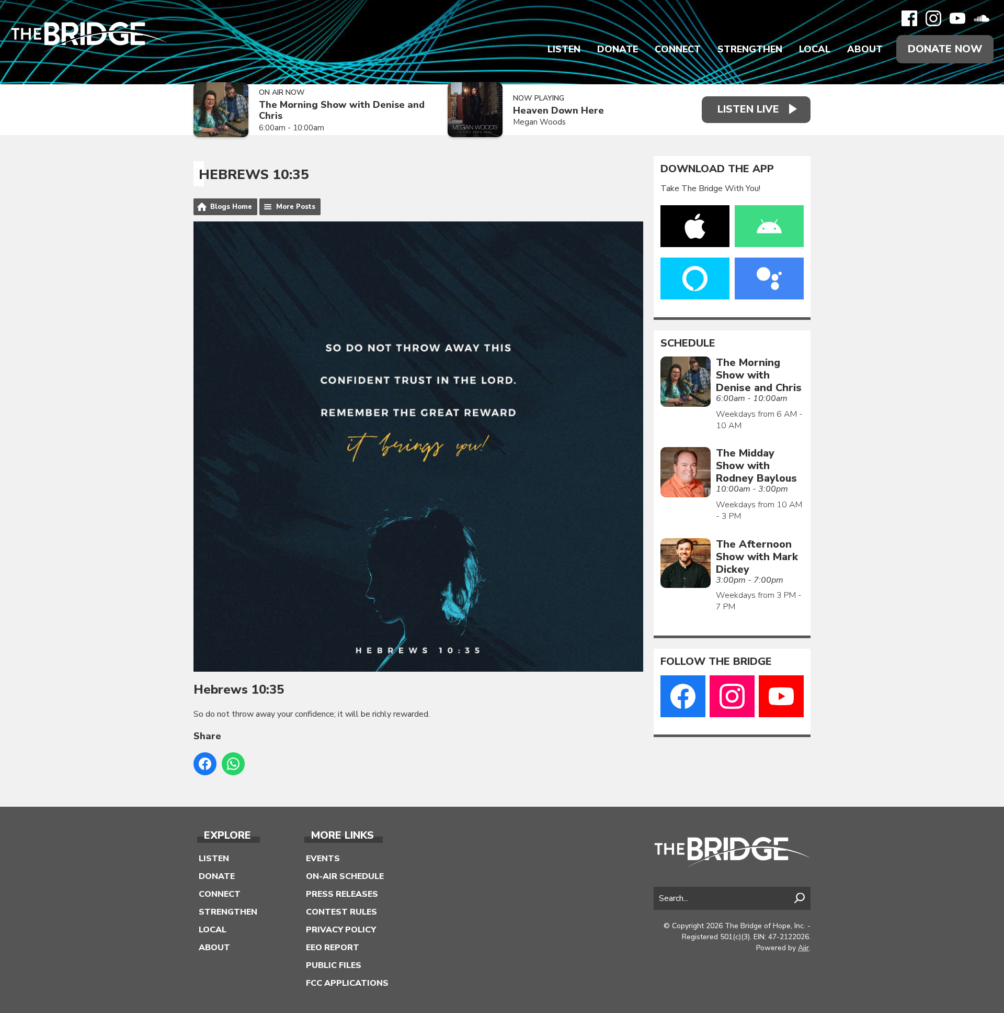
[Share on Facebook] (204, 763)
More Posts (295, 206)
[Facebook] (909, 18)
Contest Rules (341, 912)
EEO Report (332, 947)
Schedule (687, 343)
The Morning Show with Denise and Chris (342, 110)
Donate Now (945, 49)
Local (814, 49)
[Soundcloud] (981, 18)
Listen (563, 49)
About (865, 49)
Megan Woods (539, 122)
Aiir (803, 948)
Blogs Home (231, 206)
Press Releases (342, 894)
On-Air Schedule (345, 876)
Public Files (333, 965)
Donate (617, 49)
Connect (678, 49)
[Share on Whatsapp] (233, 763)
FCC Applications (347, 983)
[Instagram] (933, 18)
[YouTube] (957, 18)
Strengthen (749, 49)
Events (323, 858)
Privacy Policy (341, 930)
